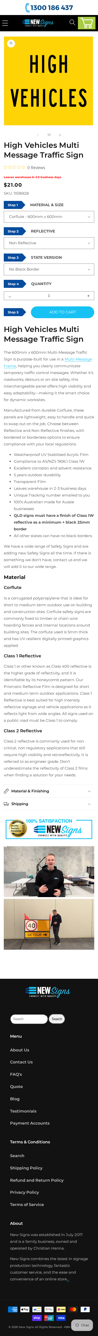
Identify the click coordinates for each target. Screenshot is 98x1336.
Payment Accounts (30, 1123)
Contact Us (21, 1062)
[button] (86, 23)
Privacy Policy (24, 1192)
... (68, 1279)
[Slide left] (37, 134)
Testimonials (23, 1111)
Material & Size (47, 204)
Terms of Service (27, 1204)
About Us (19, 1050)
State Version (46, 257)
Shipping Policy (26, 1168)
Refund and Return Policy (37, 1180)
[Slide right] (60, 134)
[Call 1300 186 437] (50, 8)
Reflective (43, 231)
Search (17, 1155)
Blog (15, 1099)
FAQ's (16, 1074)
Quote (16, 1086)
